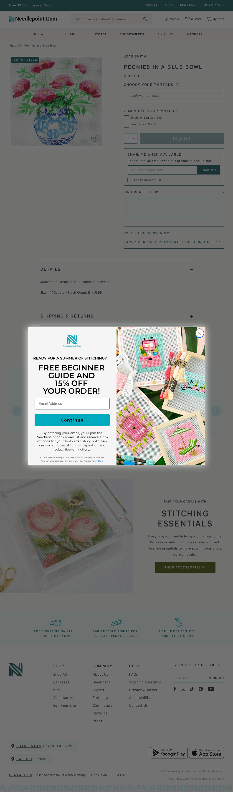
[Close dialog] (199, 333)
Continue (72, 420)
